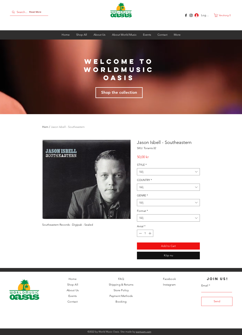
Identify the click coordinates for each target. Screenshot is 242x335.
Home (73, 279)
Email (204, 285)
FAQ (121, 279)
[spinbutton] (145, 233)
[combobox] (168, 171)
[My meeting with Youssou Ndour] (191, 15)
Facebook (169, 279)
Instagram (169, 284)
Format (142, 211)
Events (72, 296)
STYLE (142, 164)
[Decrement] (139, 233)
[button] (36, 12)
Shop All (72, 284)
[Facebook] (186, 15)
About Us (73, 290)
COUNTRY (144, 180)
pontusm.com (143, 331)
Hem (45, 127)
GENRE (142, 195)
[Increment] (150, 233)
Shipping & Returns (121, 284)
